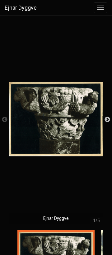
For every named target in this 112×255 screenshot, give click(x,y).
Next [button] (107, 120)
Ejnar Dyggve (21, 7)
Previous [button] (5, 120)
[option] (56, 123)
